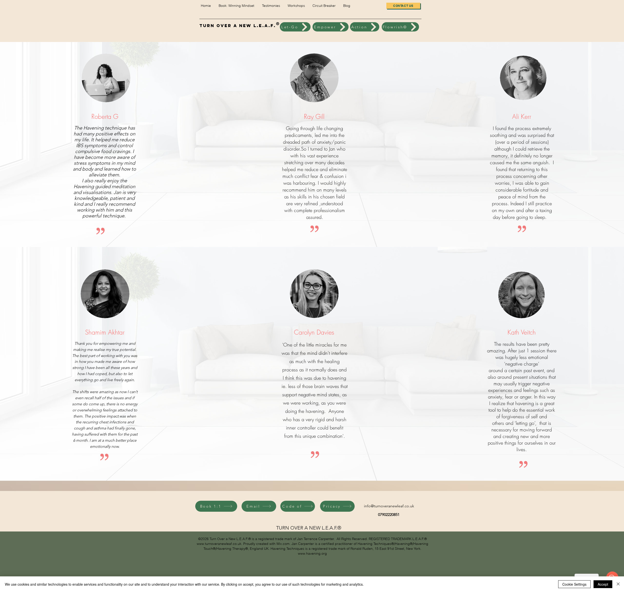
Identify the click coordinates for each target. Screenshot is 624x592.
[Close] (618, 584)
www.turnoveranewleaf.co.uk (219, 543)
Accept (603, 584)
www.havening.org (312, 553)
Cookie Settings (574, 584)
